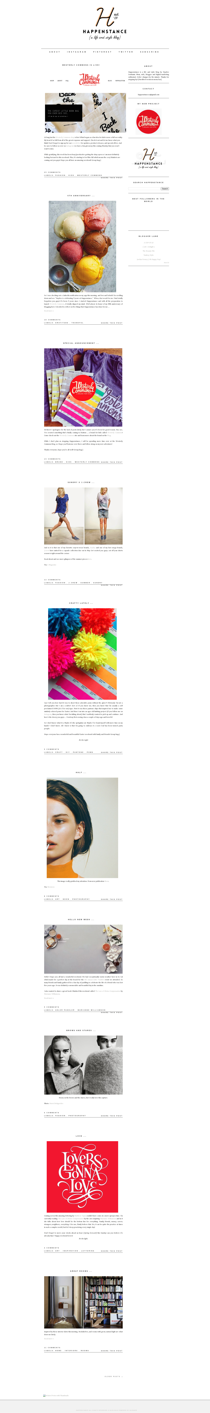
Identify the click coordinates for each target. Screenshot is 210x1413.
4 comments (51, 1248)
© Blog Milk (113, 1410)
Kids (71, 175)
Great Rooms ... (81, 1271)
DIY (68, 752)
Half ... (81, 772)
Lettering (88, 1251)
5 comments (51, 749)
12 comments (52, 580)
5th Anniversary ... (81, 196)
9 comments (51, 1007)
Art (57, 899)
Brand (59, 462)
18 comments (52, 320)
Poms (90, 752)
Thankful (78, 323)
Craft (59, 752)
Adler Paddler (65, 1010)
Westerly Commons (89, 175)
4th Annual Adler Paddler (94, 980)
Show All (166, 262)
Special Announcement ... (81, 343)
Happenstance (82, 1410)
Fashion (60, 175)
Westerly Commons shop (65, 137)
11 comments (52, 1347)
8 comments (51, 896)
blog (109, 435)
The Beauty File (149, 251)
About (55, 52)
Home (58, 1350)
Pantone (78, 752)
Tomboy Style (149, 255)
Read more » (49, 311)
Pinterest (102, 52)
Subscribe (150, 52)
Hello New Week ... (81, 919)
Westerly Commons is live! (81, 65)
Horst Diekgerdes (56, 1103)
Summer (85, 583)
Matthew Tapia (80, 1216)
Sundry (92, 548)
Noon (107, 881)
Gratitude (62, 323)
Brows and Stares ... (81, 1030)
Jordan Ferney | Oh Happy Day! (149, 259)
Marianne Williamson (52, 994)
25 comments (52, 172)
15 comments (52, 459)
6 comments (51, 1112)
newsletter (76, 143)
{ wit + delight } (149, 247)
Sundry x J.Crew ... (81, 482)
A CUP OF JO (149, 243)
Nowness (50, 887)
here (89, 559)
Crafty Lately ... (81, 603)
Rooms (85, 1350)
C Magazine (51, 565)
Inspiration (70, 1251)
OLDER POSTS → (114, 1376)
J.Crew (46, 551)
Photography (81, 899)
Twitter (126, 52)
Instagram (77, 52)
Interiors (71, 1350)
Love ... (81, 1136)
